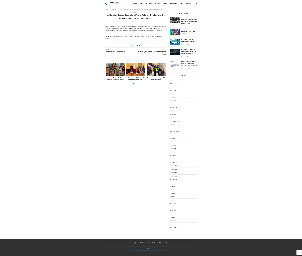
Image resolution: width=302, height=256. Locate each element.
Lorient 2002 (174, 148)
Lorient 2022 (174, 176)
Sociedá (141, 3)
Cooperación (114, 9)
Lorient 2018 (174, 169)
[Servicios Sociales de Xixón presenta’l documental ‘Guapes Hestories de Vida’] (115, 69)
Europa (173, 117)
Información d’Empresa (135, 250)
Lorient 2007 (174, 165)
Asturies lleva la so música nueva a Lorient (188, 30)
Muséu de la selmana (176, 189)
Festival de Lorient (175, 121)
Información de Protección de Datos (159, 250)
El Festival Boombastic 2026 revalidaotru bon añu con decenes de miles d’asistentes (189, 52)
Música (173, 193)
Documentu (174, 100)
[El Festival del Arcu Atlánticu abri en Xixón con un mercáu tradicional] (175, 42)
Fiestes (172, 124)
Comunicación (173, 3)
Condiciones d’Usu (145, 250)
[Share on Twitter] (135, 45)
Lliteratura (149, 3)
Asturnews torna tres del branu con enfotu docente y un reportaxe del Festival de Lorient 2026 (189, 20)
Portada (134, 3)
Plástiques (173, 203)
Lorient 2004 (174, 155)
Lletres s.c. (173, 141)
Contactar (189, 3)
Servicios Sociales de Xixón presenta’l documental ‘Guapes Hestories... (115, 79)
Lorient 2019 (174, 172)
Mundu (173, 186)
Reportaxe (173, 210)
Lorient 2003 (174, 152)
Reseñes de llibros (175, 213)
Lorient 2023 (174, 179)
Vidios (172, 231)
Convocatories (174, 93)
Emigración (174, 107)
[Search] (196, 3)
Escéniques (173, 114)
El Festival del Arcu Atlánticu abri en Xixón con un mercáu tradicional (189, 41)
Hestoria (173, 138)
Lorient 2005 (174, 159)
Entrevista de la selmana (176, 111)
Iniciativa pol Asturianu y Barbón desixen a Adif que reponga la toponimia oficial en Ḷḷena (189, 64)
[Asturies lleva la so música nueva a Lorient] (175, 32)
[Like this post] (132, 45)
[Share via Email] (139, 45)
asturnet (133, 21)
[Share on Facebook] (134, 45)
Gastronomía (174, 135)
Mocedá (173, 183)
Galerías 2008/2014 (175, 131)
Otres (181, 3)
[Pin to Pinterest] (137, 45)
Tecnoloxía (173, 220)
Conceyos (173, 90)
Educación (157, 3)
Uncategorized (174, 227)
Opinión (173, 196)
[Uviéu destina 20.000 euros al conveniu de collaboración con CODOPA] (135, 69)
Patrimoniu (173, 200)
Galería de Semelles (175, 128)
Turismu (173, 224)
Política (165, 3)
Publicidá (170, 250)
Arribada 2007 (174, 80)
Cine (172, 83)
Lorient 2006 (174, 162)
